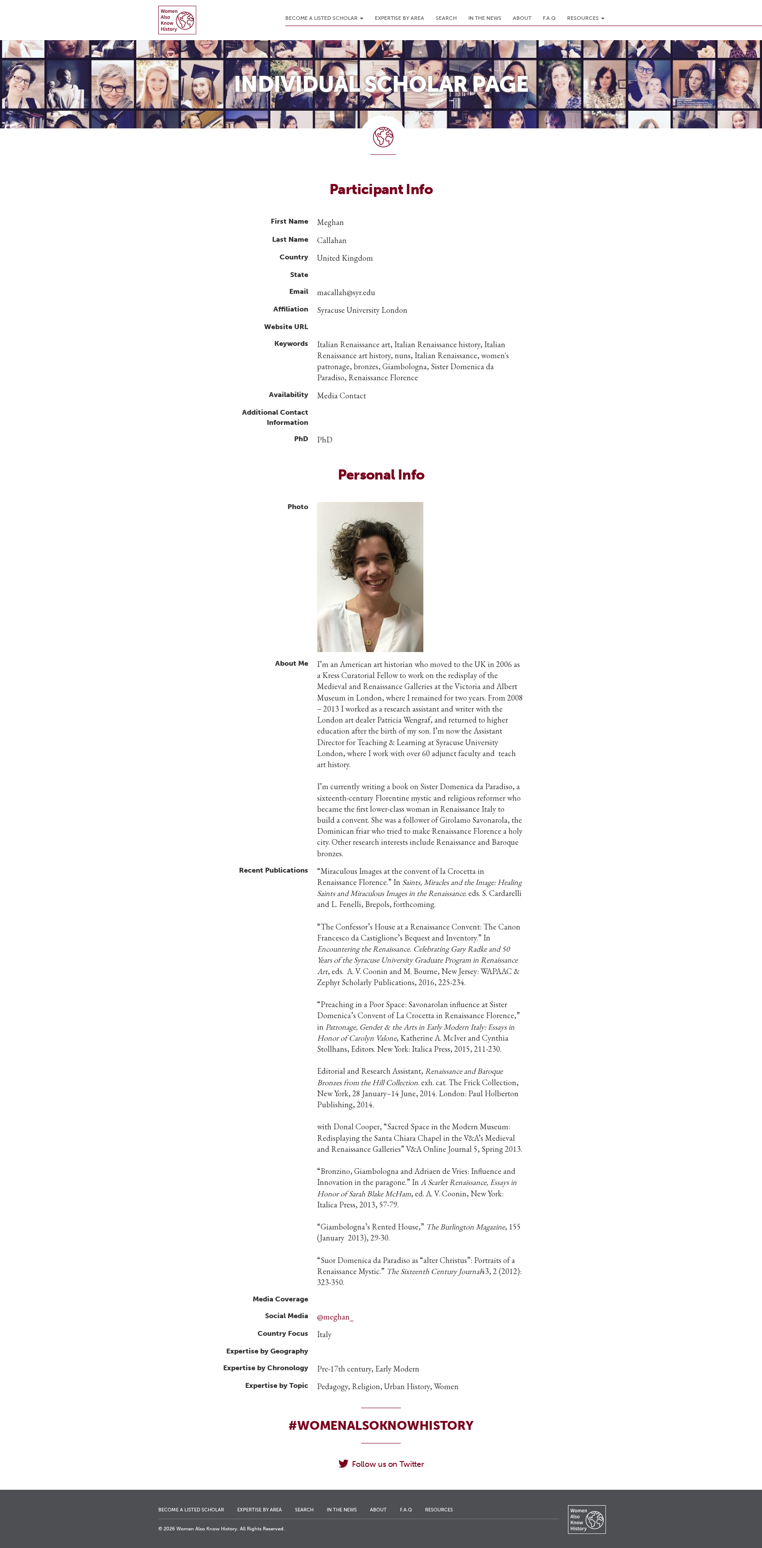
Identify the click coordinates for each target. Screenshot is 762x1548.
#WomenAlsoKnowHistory (380, 1425)
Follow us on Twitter (388, 1464)
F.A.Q (549, 18)
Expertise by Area (399, 18)
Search (446, 18)
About (522, 18)
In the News (484, 18)
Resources (583, 18)
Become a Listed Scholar (322, 18)
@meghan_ (335, 1317)
